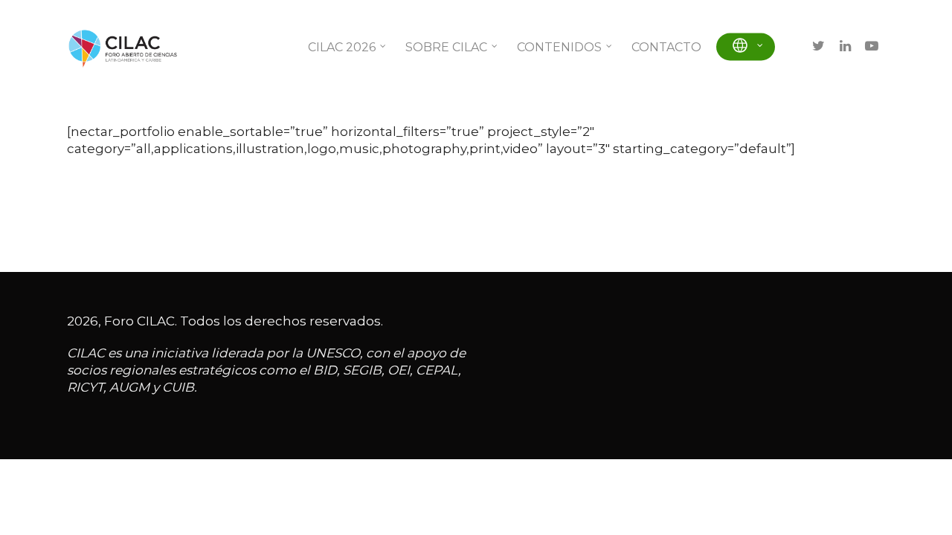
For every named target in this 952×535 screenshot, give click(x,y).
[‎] (745, 47)
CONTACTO (666, 47)
